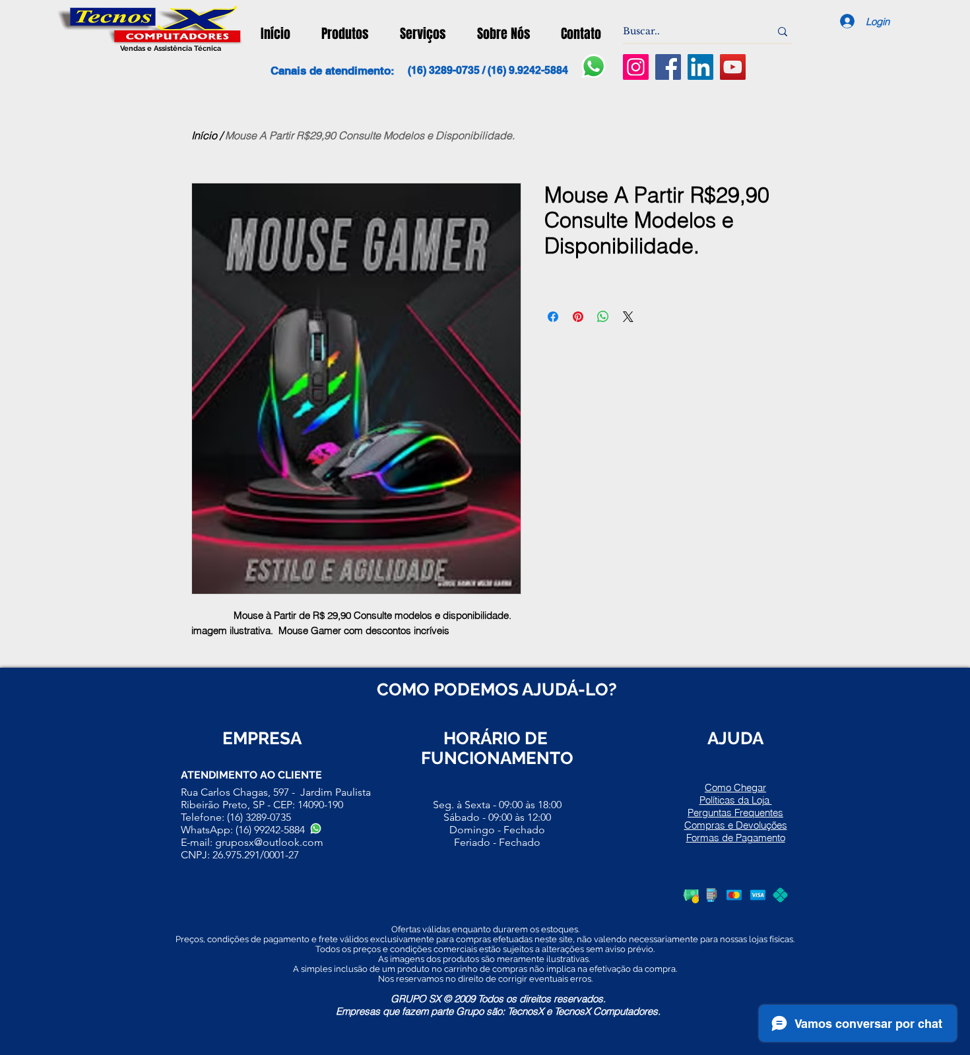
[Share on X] (628, 317)
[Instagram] (636, 67)
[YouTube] (733, 67)
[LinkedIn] (700, 67)
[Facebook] (668, 67)
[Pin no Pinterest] (578, 317)
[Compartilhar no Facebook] (553, 317)
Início (204, 135)
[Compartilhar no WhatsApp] (603, 317)
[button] (345, 33)
